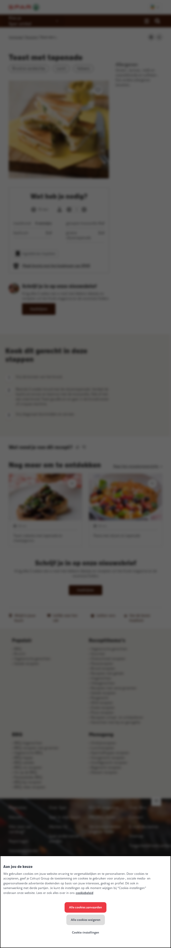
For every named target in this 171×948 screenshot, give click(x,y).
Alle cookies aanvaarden (85, 907)
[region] (85, 902)
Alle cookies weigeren (85, 920)
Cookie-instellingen (85, 932)
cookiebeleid (84, 893)
